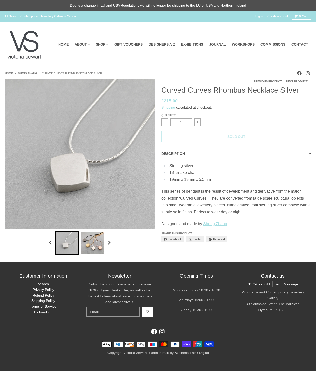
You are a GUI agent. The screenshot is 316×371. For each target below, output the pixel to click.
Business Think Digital (192, 353)
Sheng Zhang (27, 73)
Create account (277, 16)
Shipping (168, 107)
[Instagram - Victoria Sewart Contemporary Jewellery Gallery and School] (308, 73)
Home (9, 73)
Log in (259, 16)
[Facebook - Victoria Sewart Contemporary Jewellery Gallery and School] (299, 73)
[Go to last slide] (50, 243)
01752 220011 (259, 284)
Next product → (298, 81)
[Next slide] (108, 243)
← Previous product (266, 81)
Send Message (286, 284)
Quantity (168, 115)
